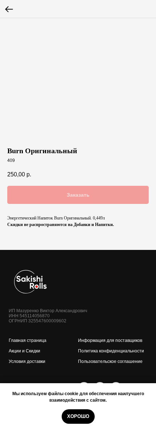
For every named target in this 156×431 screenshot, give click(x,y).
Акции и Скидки (24, 350)
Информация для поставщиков (110, 340)
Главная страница (27, 340)
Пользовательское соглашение (110, 361)
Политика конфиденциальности (111, 350)
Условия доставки (27, 361)
